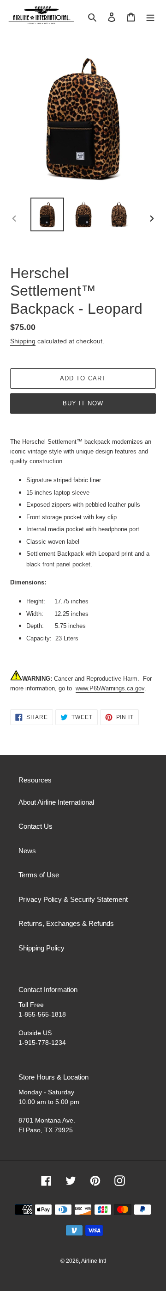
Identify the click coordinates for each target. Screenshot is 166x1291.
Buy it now (83, 403)
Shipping (23, 341)
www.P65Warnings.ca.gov (110, 688)
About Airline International (56, 802)
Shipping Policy (41, 948)
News (27, 851)
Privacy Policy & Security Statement (73, 899)
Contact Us (35, 826)
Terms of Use (38, 875)
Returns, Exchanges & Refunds (66, 923)
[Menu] (150, 17)
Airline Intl (93, 1261)
